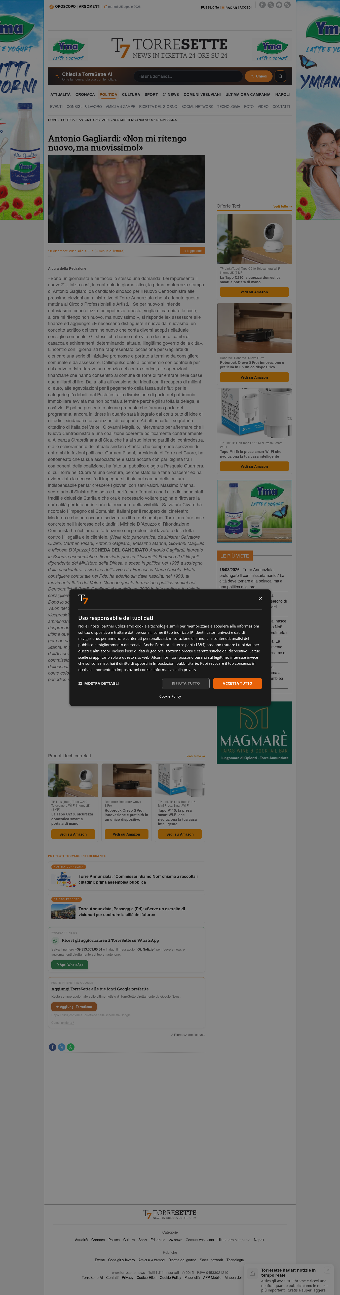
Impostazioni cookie (134, 669)
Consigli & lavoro (121, 1259)
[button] (98, 683)
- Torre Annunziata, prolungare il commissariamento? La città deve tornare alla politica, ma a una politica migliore (251, 578)
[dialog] (170, 647)
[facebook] (262, 5)
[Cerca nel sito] (280, 76)
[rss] (287, 5)
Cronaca (98, 1239)
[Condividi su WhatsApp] (70, 1047)
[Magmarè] (254, 732)
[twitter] (271, 5)
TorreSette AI (92, 1277)
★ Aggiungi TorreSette (74, 1006)
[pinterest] (279, 5)
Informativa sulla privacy (175, 669)
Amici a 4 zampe (151, 1259)
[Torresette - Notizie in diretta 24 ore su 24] (170, 1214)
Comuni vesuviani (200, 1239)
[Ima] (254, 511)
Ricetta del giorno (182, 1259)
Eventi (100, 1259)
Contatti (112, 1277)
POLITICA (68, 119)
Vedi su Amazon (73, 834)
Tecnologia (235, 1259)
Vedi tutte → (195, 756)
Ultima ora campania (233, 1239)
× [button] (260, 599)
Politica (114, 1239)
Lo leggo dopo (193, 250)
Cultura (129, 1239)
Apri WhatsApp (71, 964)
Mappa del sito (236, 1277)
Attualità (81, 1239)
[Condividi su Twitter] (61, 1047)
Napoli (259, 1239)
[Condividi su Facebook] (52, 1047)
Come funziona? (62, 1022)
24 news (175, 1239)
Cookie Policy (170, 1277)
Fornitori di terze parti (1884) (180, 644)
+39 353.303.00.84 (88, 949)
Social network (211, 1259)
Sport (142, 1239)
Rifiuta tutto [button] (186, 683)
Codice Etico (147, 1277)
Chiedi (261, 76)
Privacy (127, 1277)
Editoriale (157, 1239)
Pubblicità (192, 1277)
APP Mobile (212, 1277)
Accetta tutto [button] (237, 683)
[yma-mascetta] (68, 48)
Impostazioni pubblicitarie (175, 663)
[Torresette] (170, 48)
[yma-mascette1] (272, 48)
